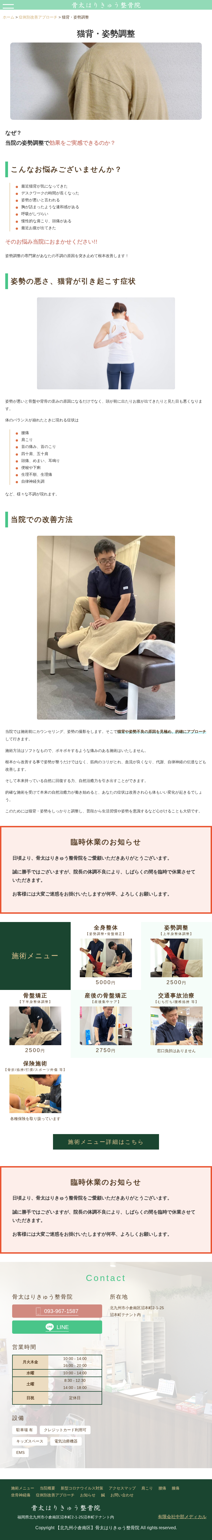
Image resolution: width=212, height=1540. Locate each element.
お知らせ (88, 1495)
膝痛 (175, 1488)
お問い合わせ (122, 1495)
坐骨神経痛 (20, 1495)
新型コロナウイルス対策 (82, 1488)
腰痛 (162, 1488)
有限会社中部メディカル (182, 1516)
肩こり (147, 1488)
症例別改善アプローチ (55, 1495)
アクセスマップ (122, 1488)
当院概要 (47, 1488)
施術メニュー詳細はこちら (106, 1142)
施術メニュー (22, 1488)
